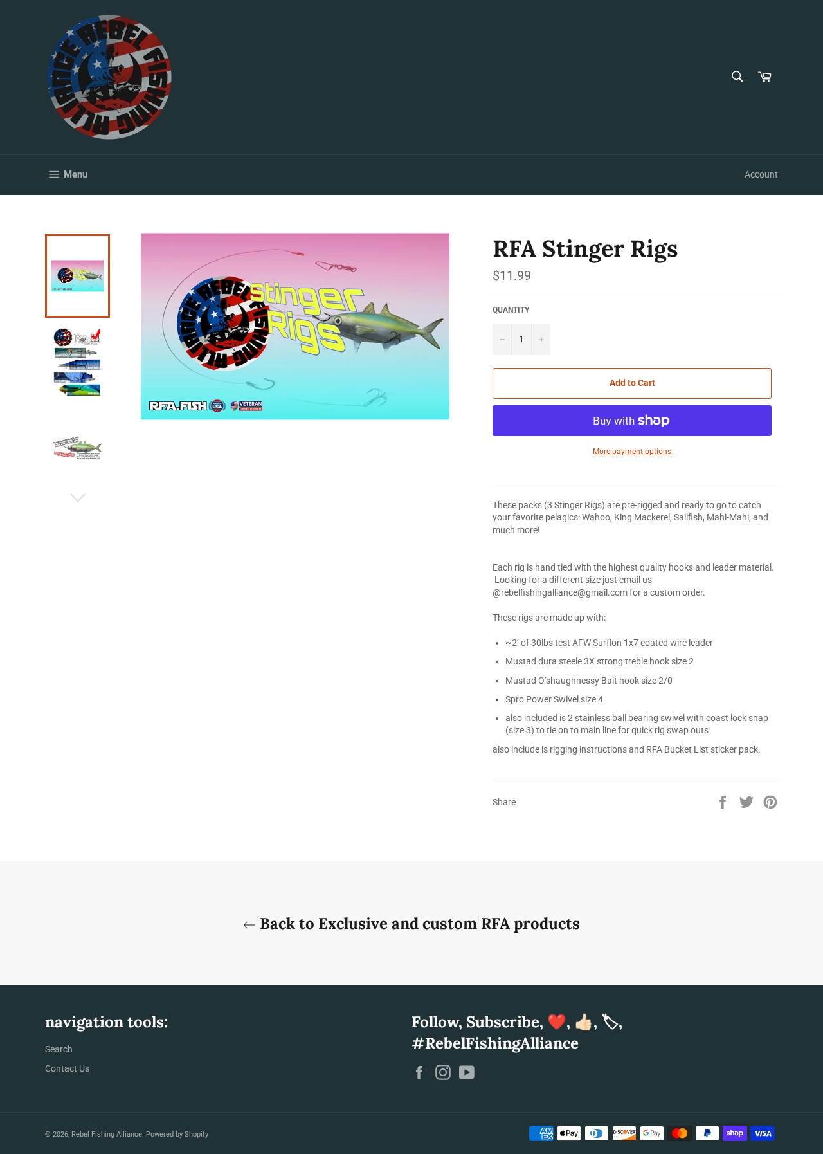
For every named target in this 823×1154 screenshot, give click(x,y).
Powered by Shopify (177, 1134)
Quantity (511, 310)
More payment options (632, 451)
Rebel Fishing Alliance (106, 1134)
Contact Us (67, 1068)
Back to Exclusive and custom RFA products (418, 923)
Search (59, 1049)
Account (761, 174)
